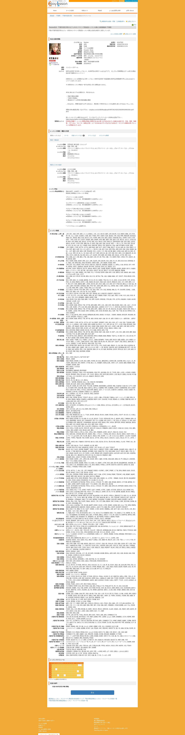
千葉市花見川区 (67, 15)
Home (54, 10)
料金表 (100, 10)
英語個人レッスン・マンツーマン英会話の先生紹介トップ (66, 698)
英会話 (52, 15)
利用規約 (96, 718)
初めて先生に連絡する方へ (47, 720)
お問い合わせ (130, 10)
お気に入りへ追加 (130, 34)
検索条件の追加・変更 (108, 21)
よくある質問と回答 (115, 10)
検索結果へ (121, 21)
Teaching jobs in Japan (101, 730)
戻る (135, 24)
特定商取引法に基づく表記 (102, 722)
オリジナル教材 (104, 135)
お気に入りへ (132, 21)
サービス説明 (70, 10)
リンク (96, 726)
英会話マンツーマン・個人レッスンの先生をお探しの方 (111, 728)
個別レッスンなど (55, 135)
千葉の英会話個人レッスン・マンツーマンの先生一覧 (101, 698)
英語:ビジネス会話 (55, 165)
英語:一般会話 (54, 140)
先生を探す (42, 718)
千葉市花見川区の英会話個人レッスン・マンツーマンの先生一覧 (68, 700)
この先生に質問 (117, 34)
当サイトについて (99, 724)
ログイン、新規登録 (118, 1)
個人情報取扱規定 (99, 720)
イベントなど (92, 135)
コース (66, 135)
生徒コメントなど (78, 135)
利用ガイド (85, 10)
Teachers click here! (131, 1)
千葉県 (58, 15)
